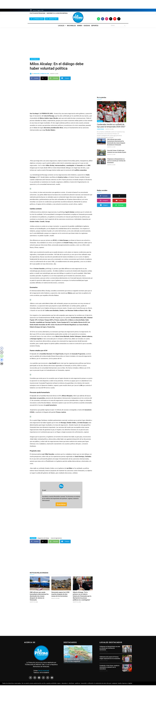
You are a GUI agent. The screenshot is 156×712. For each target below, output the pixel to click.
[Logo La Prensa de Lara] (78, 17)
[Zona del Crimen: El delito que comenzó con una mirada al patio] (101, 153)
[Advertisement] (78, 42)
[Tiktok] (118, 18)
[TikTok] (43, 677)
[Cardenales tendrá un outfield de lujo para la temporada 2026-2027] (111, 111)
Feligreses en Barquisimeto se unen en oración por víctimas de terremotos (116, 160)
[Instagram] (106, 18)
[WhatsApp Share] (1, 356)
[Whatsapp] (98, 18)
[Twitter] (110, 18)
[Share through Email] (1, 363)
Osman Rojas (100, 129)
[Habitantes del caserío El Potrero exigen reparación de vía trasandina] (127, 658)
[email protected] (43, 670)
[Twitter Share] (1, 352)
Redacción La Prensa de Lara (41, 73)
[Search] (124, 25)
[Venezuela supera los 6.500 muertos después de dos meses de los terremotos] (61, 583)
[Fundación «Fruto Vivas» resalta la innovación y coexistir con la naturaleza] (127, 668)
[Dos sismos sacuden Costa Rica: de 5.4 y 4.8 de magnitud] (78, 654)
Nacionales (35, 59)
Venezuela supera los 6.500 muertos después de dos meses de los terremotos (60, 594)
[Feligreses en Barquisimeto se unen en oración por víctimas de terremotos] (101, 161)
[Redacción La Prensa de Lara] (31, 74)
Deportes (100, 121)
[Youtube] (114, 18)
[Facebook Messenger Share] (1, 359)
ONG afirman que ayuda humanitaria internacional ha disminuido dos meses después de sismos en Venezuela (39, 596)
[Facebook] (102, 18)
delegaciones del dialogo (43, 538)
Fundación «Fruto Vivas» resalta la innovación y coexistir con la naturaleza (109, 667)
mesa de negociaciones (56, 538)
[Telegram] (39, 677)
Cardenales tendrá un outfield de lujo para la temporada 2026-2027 (111, 125)
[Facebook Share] (1, 348)
